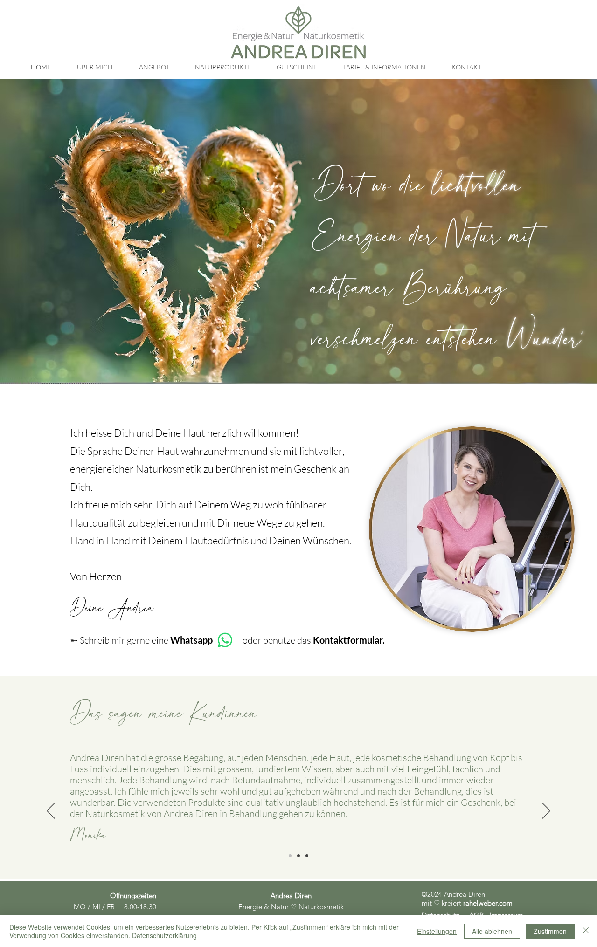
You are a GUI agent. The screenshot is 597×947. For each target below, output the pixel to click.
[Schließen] (585, 931)
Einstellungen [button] (437, 931)
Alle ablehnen (492, 931)
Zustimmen (550, 931)
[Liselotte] (306, 855)
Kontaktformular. (349, 639)
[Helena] (298, 855)
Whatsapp (191, 639)
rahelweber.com (488, 903)
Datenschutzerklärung (164, 935)
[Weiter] (546, 811)
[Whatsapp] (225, 640)
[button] (154, 67)
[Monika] (290, 855)
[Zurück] (51, 811)
